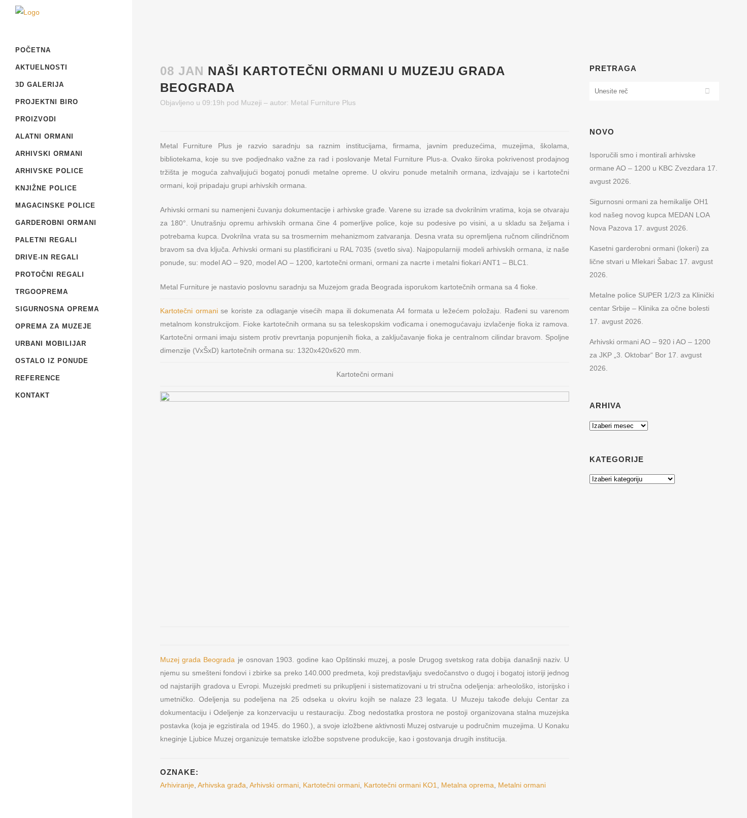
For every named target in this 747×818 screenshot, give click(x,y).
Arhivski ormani (274, 785)
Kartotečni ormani (189, 311)
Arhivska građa (222, 785)
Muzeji (251, 103)
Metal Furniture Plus (323, 103)
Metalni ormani (522, 785)
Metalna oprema (467, 785)
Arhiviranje (177, 785)
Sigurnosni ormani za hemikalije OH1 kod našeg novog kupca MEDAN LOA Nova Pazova (649, 215)
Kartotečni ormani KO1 (400, 785)
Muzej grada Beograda (197, 660)
